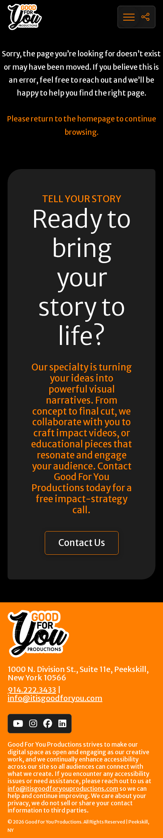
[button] (128, 17)
